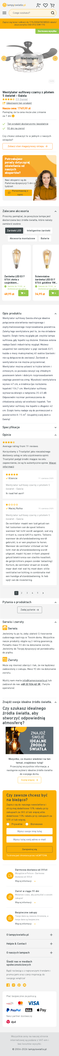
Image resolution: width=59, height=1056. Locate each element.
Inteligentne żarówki (38, 231)
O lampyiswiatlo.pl (17, 935)
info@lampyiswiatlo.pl (34, 680)
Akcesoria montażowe (22, 238)
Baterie (45, 238)
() (22, 99)
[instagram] (13, 985)
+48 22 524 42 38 (31, 684)
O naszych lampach (18, 952)
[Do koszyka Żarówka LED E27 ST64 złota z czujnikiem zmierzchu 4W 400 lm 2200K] (23, 293)
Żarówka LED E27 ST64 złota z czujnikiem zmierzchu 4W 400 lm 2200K (15, 279)
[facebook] (8, 985)
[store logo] (14, 5)
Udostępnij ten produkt (19, 103)
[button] (29, 24)
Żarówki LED (14, 231)
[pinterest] (19, 985)
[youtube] (24, 985)
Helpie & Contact (16, 944)
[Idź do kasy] (43, 593)
